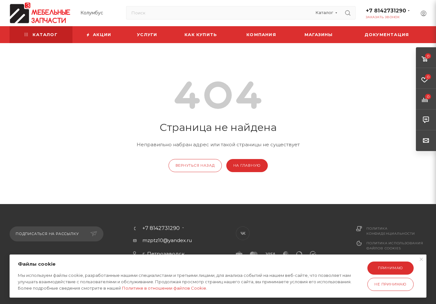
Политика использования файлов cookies (394, 245)
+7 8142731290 (386, 11)
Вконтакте (243, 233)
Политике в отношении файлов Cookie (164, 288)
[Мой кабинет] (423, 14)
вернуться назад (195, 165)
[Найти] (348, 12)
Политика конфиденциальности (390, 231)
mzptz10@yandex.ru (167, 240)
